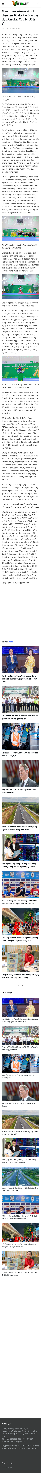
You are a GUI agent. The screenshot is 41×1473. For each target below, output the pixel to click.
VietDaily (9, 1468)
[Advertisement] (20, 611)
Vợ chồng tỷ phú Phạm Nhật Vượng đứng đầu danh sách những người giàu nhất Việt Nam (19, 679)
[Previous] (18, 985)
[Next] (22, 985)
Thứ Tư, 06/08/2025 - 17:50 (10, 28)
